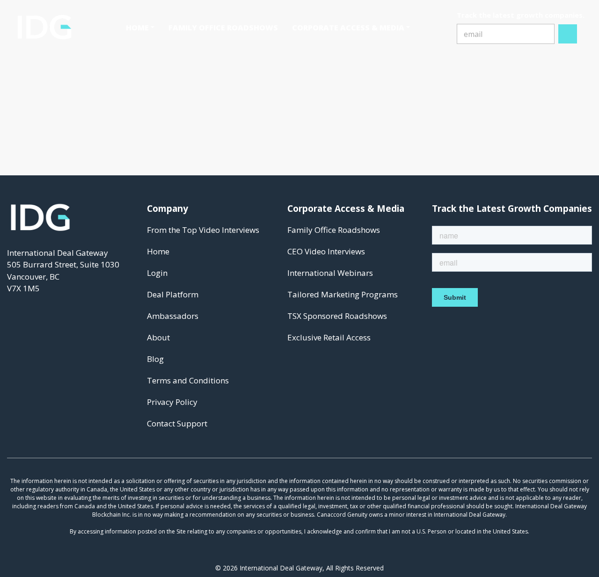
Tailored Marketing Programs (342, 294)
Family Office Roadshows (333, 229)
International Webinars (330, 272)
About (158, 337)
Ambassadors (172, 315)
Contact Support (177, 423)
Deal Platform (172, 294)
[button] (140, 27)
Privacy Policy (172, 402)
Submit (568, 33)
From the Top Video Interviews (203, 229)
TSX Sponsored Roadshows (337, 315)
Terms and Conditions (188, 380)
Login (157, 272)
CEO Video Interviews (326, 251)
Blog (155, 358)
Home (158, 251)
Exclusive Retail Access (329, 337)
